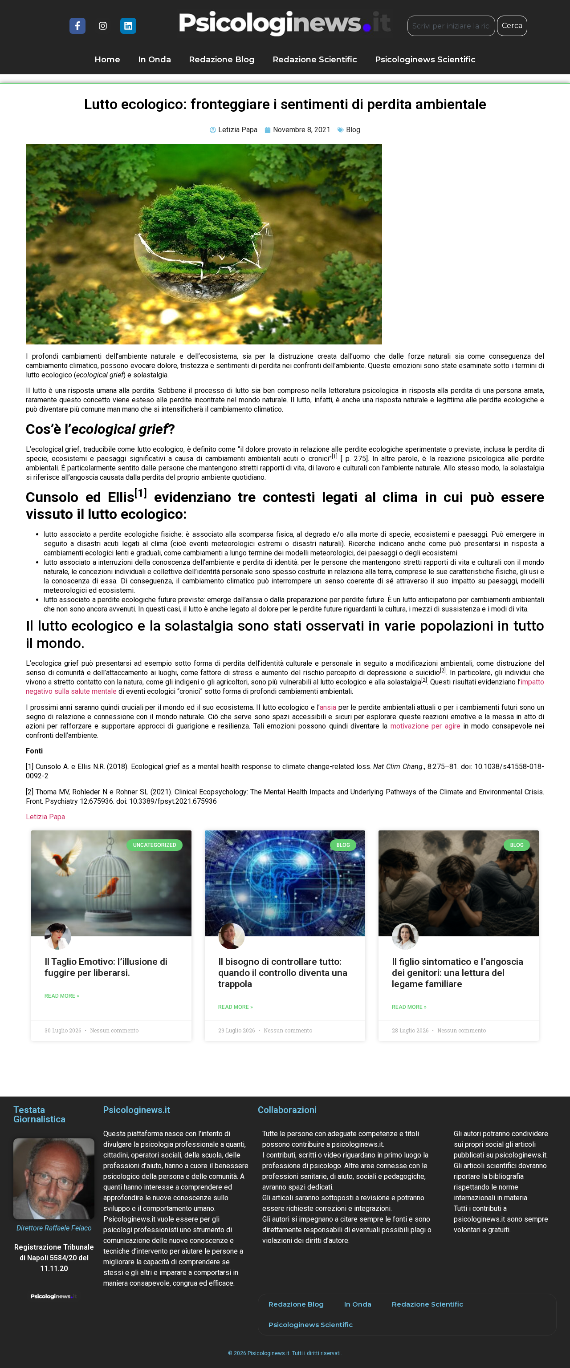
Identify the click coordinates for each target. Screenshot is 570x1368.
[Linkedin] (128, 26)
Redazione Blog (222, 60)
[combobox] (451, 26)
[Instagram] (103, 26)
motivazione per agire (425, 726)
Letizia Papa (45, 817)
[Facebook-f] (77, 26)
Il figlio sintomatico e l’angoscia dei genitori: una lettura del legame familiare (457, 972)
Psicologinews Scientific (425, 60)
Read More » (62, 996)
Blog (353, 129)
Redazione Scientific (315, 60)
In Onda (154, 60)
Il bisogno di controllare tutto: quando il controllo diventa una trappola (282, 972)
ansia (328, 707)
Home (107, 60)
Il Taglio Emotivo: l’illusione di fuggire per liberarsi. (106, 967)
